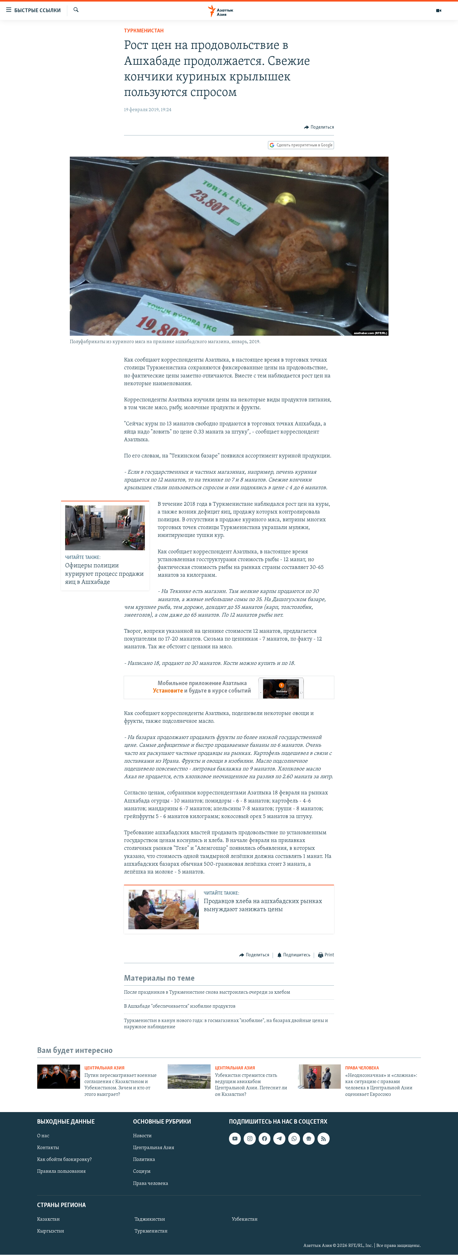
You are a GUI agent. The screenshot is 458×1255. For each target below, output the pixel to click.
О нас (43, 1136)
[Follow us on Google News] (309, 1138)
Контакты (48, 1147)
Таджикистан (150, 1219)
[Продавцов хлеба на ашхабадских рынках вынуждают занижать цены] (163, 909)
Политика (144, 1160)
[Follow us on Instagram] (249, 1138)
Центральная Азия (104, 1068)
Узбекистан (245, 1219)
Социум (141, 1171)
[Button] (319, 127)
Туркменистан (144, 31)
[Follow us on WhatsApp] (294, 1138)
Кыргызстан (50, 1231)
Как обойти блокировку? (64, 1160)
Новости (142, 1136)
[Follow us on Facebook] (264, 1138)
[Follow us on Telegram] (279, 1138)
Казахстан (48, 1219)
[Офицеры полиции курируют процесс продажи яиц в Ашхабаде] (105, 527)
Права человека (362, 1068)
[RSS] (323, 1138)
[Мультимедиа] (438, 10)
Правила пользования (61, 1171)
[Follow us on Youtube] (235, 1138)
